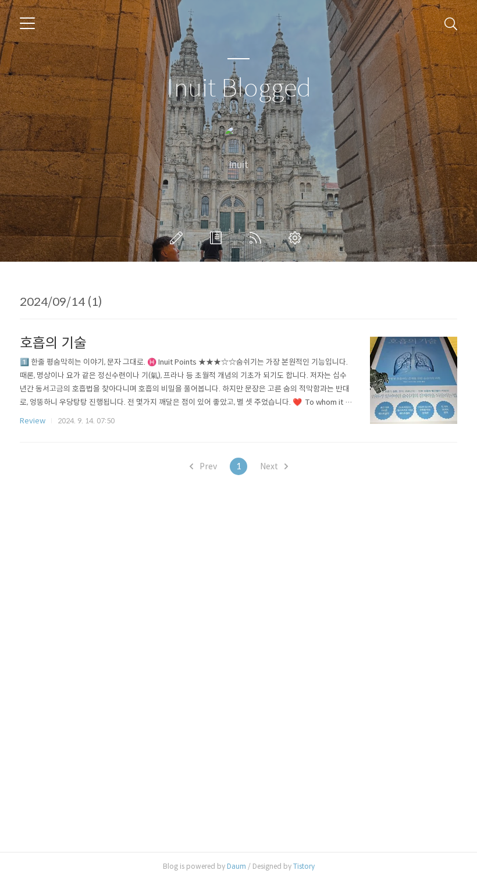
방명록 (218, 237)
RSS (258, 237)
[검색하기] (451, 23)
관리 (297, 237)
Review (32, 421)
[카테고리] (27, 23)
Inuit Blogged (238, 88)
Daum (236, 866)
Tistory (304, 866)
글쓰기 (179, 237)
